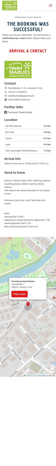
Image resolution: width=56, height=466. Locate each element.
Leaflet (28, 375)
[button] (50, 5)
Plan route (20, 294)
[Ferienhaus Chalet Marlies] (9, 5)
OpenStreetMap (40, 375)
